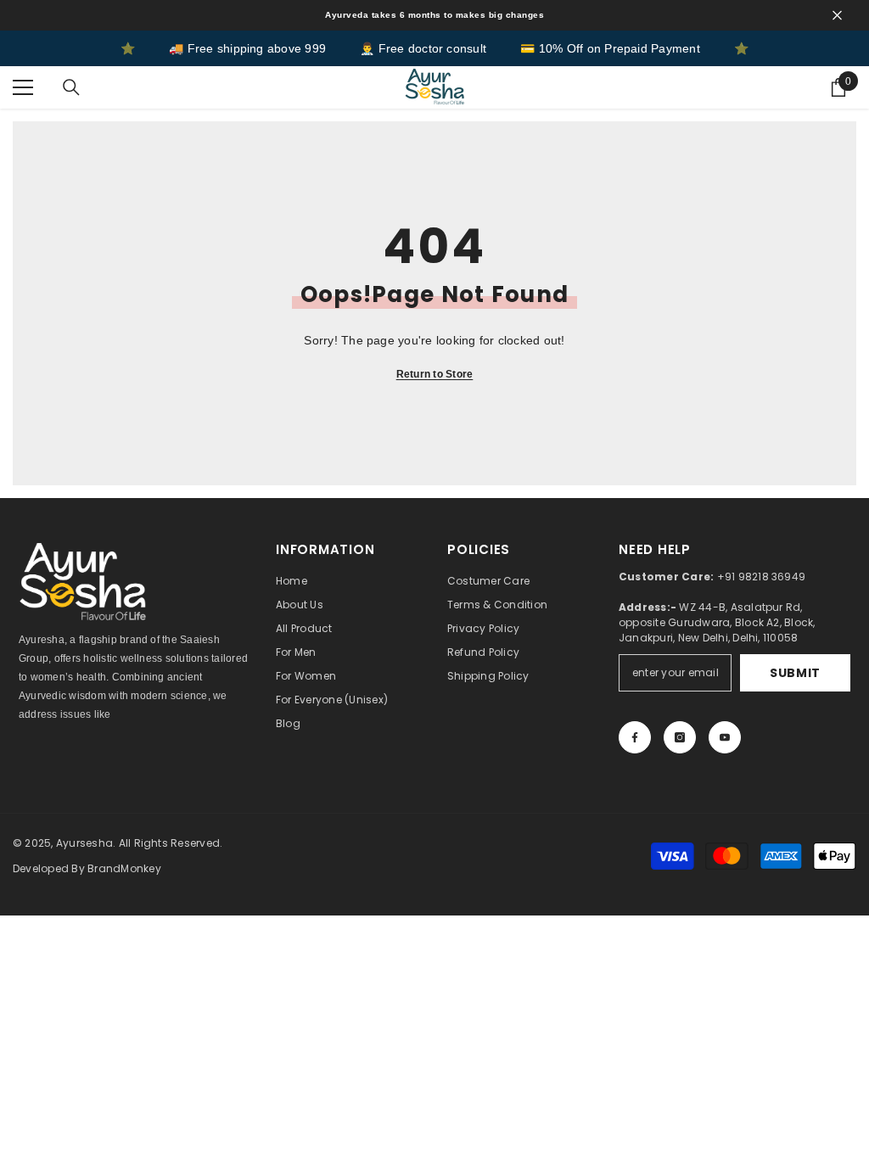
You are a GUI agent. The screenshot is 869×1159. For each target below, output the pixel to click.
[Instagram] (680, 737)
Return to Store (435, 374)
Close (837, 15)
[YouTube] (725, 737)
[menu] (23, 87)
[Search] (71, 87)
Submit (795, 672)
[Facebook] (635, 737)
